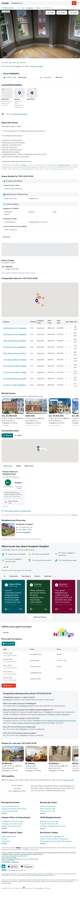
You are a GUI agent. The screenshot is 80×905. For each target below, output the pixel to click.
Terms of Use (57, 873)
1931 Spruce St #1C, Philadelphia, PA (15, 347)
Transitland (26, 847)
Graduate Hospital (36, 66)
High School (29, 466)
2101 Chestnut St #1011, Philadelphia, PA (17, 372)
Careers (34, 873)
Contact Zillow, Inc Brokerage (10, 862)
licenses (53, 852)
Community (13, 576)
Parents (37, 576)
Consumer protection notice (31, 859)
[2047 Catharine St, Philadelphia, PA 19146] (13, 406)
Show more (7, 685)
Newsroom (40, 873)
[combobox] (43, 3)
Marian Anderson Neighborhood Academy (26, 723)
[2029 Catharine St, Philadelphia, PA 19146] (60, 406)
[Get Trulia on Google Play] (26, 866)
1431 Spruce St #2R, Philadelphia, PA (15, 385)
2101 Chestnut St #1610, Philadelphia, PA (17, 366)
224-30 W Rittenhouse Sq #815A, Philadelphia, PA (20, 379)
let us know (8, 883)
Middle (18, 466)
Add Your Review (40, 617)
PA (23, 8)
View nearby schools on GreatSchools (17, 511)
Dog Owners (26, 576)
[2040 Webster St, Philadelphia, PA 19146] (36, 406)
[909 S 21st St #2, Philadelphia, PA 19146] (60, 754)
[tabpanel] (40, 667)
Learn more (74, 515)
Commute (47, 576)
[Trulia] (3, 866)
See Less (7, 237)
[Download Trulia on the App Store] (13, 866)
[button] (74, 3)
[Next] (76, 411)
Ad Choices (13, 875)
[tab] (7, 435)
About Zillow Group (16, 873)
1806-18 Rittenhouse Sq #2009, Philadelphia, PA (20, 341)
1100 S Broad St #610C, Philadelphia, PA (17, 360)
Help (74, 873)
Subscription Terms (67, 873)
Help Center (40, 888)
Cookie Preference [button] (21, 875)
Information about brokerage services (14, 859)
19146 (38, 8)
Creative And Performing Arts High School (61, 721)
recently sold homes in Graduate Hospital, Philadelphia (50, 714)
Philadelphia (29, 8)
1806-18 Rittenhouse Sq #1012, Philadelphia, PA (19, 353)
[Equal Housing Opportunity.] (24, 888)
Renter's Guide (69, 780)
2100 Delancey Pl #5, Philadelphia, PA (16, 334)
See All (6, 567)
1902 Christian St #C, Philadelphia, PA (16, 328)
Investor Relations (48, 873)
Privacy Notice (5, 875)
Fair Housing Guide (27, 873)
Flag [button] (20, 609)
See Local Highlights (23, 532)
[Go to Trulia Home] (5, 3)
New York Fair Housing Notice (9, 857)
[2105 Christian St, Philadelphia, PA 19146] (13, 754)
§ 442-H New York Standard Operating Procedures (14, 855)
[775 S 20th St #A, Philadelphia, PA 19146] (36, 754)
